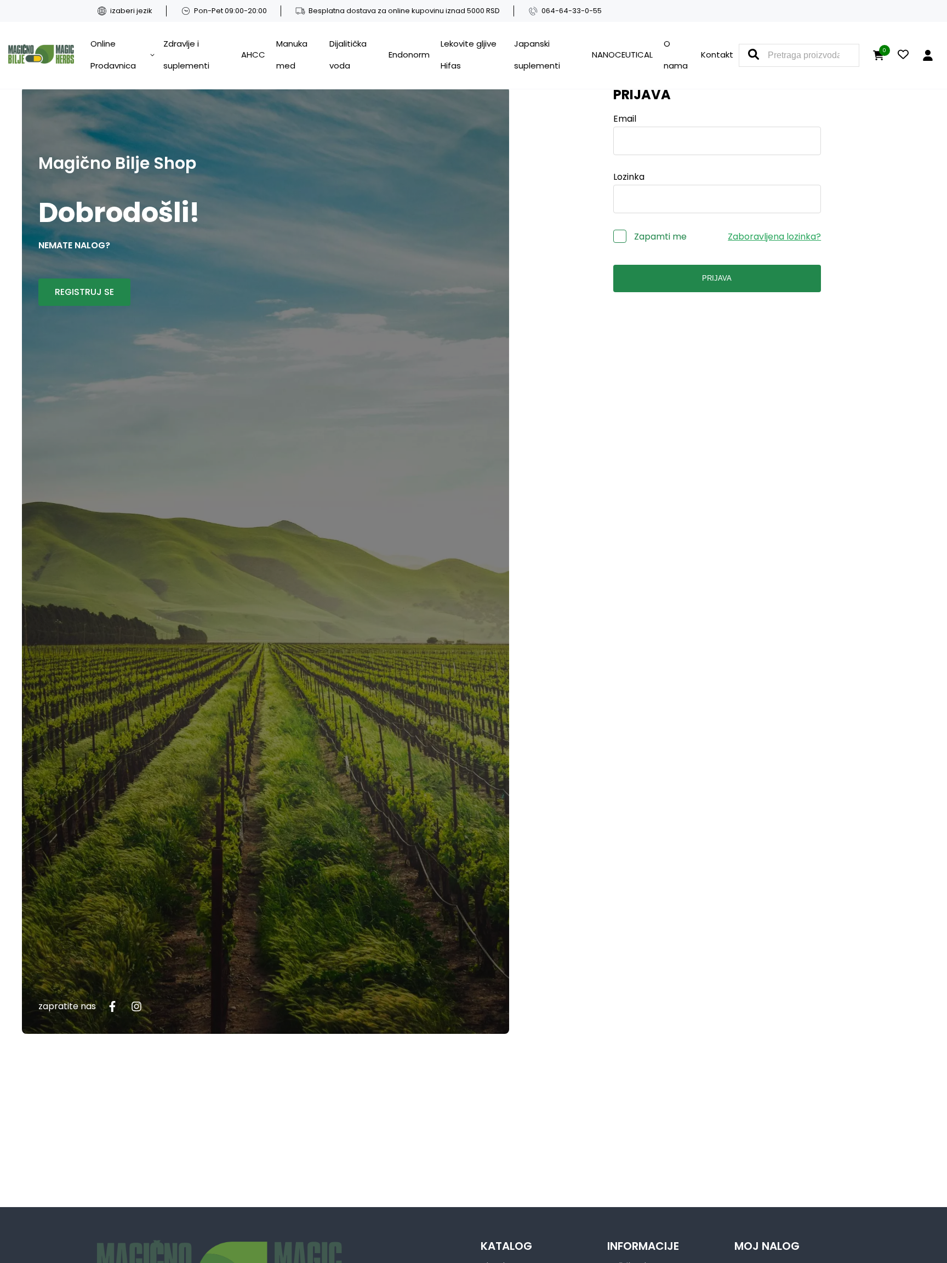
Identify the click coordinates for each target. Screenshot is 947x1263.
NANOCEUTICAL (622, 54)
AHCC (253, 54)
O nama (676, 54)
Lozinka (628, 177)
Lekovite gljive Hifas (469, 54)
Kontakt (717, 54)
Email (624, 118)
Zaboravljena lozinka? (774, 236)
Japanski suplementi (537, 54)
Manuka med (291, 54)
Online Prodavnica (113, 54)
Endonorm (409, 54)
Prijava (717, 278)
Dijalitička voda (348, 54)
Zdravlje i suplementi (186, 54)
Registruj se (84, 292)
